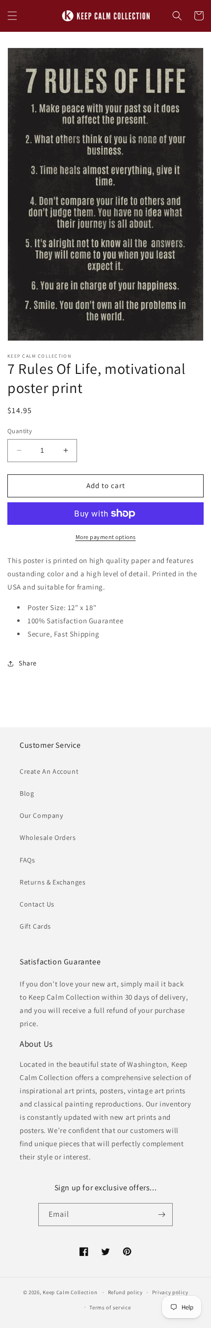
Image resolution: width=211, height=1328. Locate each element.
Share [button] (28, 663)
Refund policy (125, 1292)
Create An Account (49, 771)
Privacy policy (170, 1292)
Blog (27, 793)
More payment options (106, 537)
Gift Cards (35, 926)
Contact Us (37, 904)
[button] (12, 15)
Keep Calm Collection (70, 1292)
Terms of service (110, 1307)
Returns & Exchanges (52, 882)
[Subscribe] (161, 1214)
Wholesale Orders (48, 837)
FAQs (27, 860)
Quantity (19, 431)
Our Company (41, 815)
